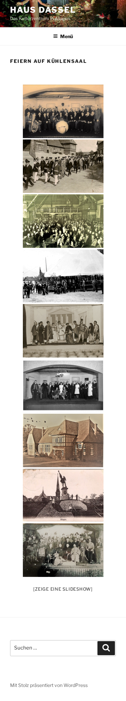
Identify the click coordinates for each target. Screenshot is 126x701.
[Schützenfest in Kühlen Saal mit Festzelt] (63, 276)
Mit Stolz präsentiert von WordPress (49, 685)
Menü (66, 36)
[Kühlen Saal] (63, 440)
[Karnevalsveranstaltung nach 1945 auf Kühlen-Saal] (63, 221)
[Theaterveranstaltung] (63, 331)
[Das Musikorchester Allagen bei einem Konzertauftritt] (63, 111)
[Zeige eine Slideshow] (63, 589)
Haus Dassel (43, 10)
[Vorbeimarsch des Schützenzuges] (63, 166)
